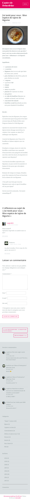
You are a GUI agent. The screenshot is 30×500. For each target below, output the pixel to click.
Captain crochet (9, 427)
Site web (4, 303)
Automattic (18, 498)
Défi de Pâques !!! (20, 335)
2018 (5, 464)
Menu (25, 4)
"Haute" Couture (9, 421)
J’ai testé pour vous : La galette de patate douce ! (14, 330)
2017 (5, 468)
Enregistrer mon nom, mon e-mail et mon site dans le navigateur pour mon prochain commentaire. (13, 310)
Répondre (5, 236)
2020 (5, 461)
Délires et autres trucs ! (11, 434)
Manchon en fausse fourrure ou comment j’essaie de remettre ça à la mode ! (15, 390)
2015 (5, 474)
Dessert (6, 437)
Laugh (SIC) (10, 223)
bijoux (6, 424)
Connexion (5, 487)
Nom (4, 293)
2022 (5, 458)
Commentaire (6, 274)
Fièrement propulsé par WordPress (12, 496)
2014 (5, 477)
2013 (5, 480)
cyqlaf (8, 352)
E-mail (4, 298)
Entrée (6, 440)
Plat (19, 22)
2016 (5, 471)
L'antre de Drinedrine (8, 4)
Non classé (7, 443)
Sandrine (8, 365)
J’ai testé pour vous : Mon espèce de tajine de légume (14, 17)
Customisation (8, 430)
